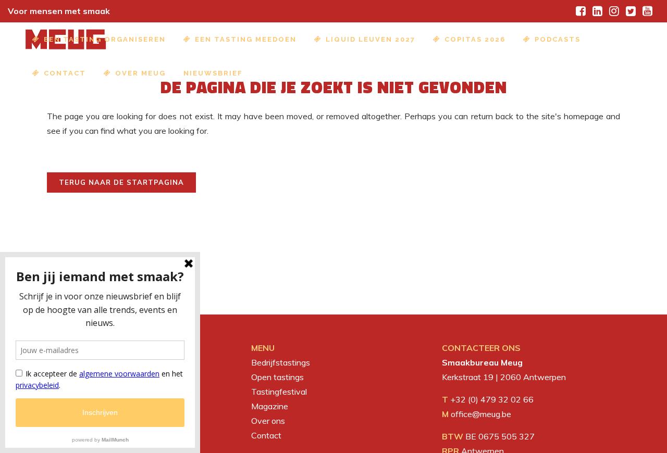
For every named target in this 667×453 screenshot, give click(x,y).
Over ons (268, 421)
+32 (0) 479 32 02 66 (492, 399)
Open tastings (277, 377)
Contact (266, 435)
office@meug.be (481, 414)
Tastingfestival (279, 391)
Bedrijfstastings (280, 362)
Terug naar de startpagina (121, 182)
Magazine (269, 406)
